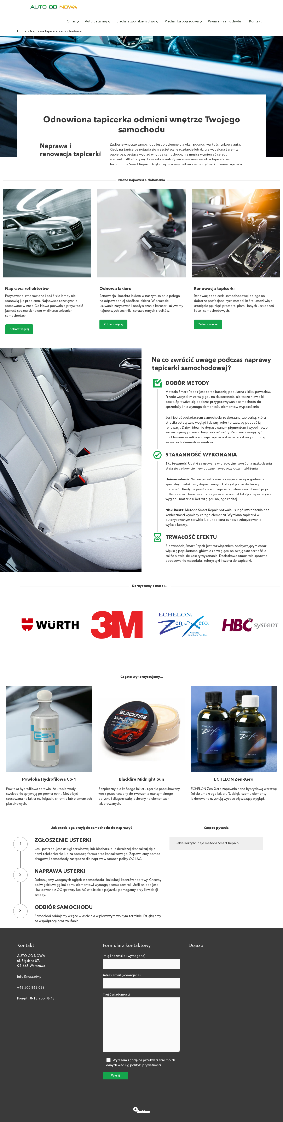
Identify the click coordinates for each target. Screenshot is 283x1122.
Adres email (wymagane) (121, 975)
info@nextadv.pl (29, 977)
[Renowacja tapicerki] (236, 233)
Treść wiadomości (116, 994)
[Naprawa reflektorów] (47, 233)
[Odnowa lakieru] (141, 233)
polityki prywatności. (146, 1065)
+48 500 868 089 (31, 988)
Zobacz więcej (19, 329)
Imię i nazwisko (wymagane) (124, 956)
